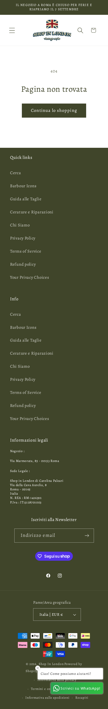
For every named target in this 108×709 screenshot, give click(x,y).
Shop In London (51, 664)
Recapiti (81, 697)
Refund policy (23, 264)
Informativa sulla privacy (57, 680)
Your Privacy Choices (29, 277)
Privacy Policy (22, 238)
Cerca (15, 173)
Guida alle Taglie (25, 199)
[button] (12, 30)
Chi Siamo (20, 225)
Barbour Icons (23, 186)
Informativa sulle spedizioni (47, 697)
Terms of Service (25, 251)
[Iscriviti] (87, 536)
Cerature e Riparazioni (31, 212)
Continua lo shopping (54, 110)
